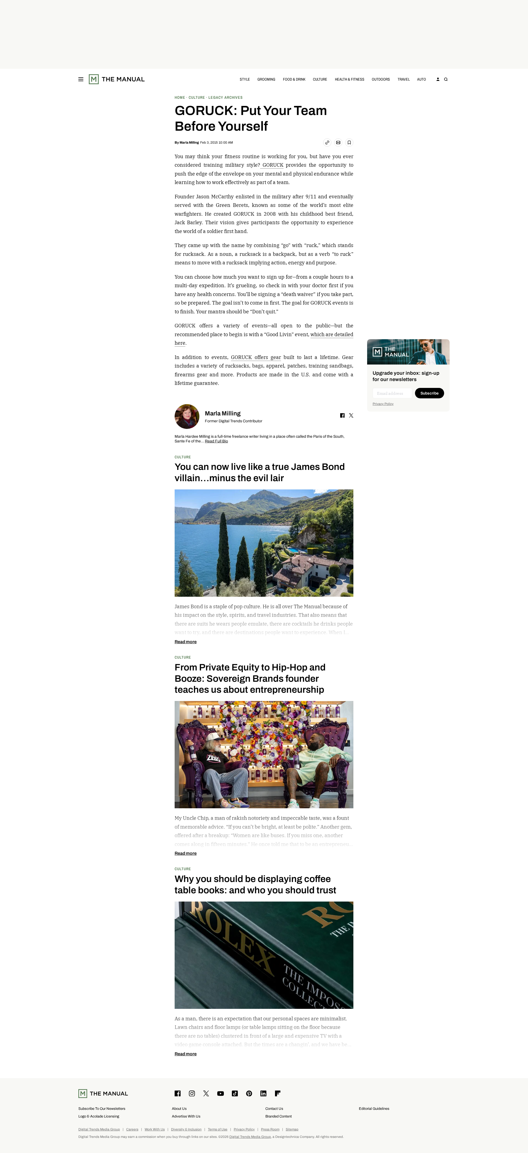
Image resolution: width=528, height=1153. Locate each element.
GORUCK (272, 165)
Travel (404, 79)
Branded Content (278, 1116)
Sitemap (292, 1129)
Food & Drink (294, 79)
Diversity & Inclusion (186, 1129)
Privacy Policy (383, 403)
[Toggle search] (446, 79)
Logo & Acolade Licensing (98, 1116)
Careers (132, 1129)
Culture (320, 79)
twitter (351, 415)
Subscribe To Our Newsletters (101, 1108)
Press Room (270, 1129)
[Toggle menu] (80, 79)
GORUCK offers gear (256, 357)
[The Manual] (117, 79)
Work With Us (155, 1129)
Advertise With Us (186, 1116)
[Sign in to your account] (438, 79)
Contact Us (274, 1108)
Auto (421, 79)
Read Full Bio (216, 441)
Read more (186, 642)
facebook (342, 415)
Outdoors (381, 79)
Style (245, 79)
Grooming (266, 79)
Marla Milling (189, 142)
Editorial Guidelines (374, 1108)
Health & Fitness (349, 79)
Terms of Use (217, 1129)
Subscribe (429, 393)
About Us (179, 1108)
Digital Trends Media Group (99, 1129)
